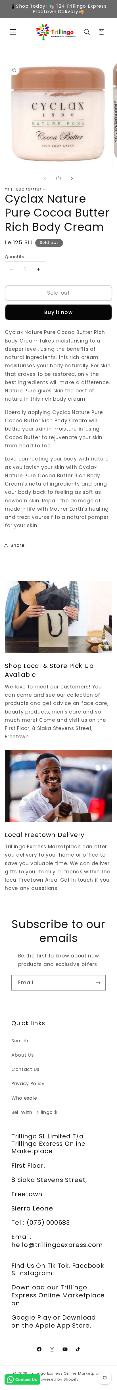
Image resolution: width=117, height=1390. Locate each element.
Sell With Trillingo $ (34, 1112)
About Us (22, 1055)
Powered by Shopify (58, 1379)
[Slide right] (72, 178)
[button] (13, 32)
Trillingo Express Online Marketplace (67, 1373)
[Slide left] (45, 178)
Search (19, 1041)
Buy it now (58, 312)
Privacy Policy (28, 1083)
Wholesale (24, 1098)
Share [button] (17, 545)
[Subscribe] (98, 982)
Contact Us (25, 1069)
